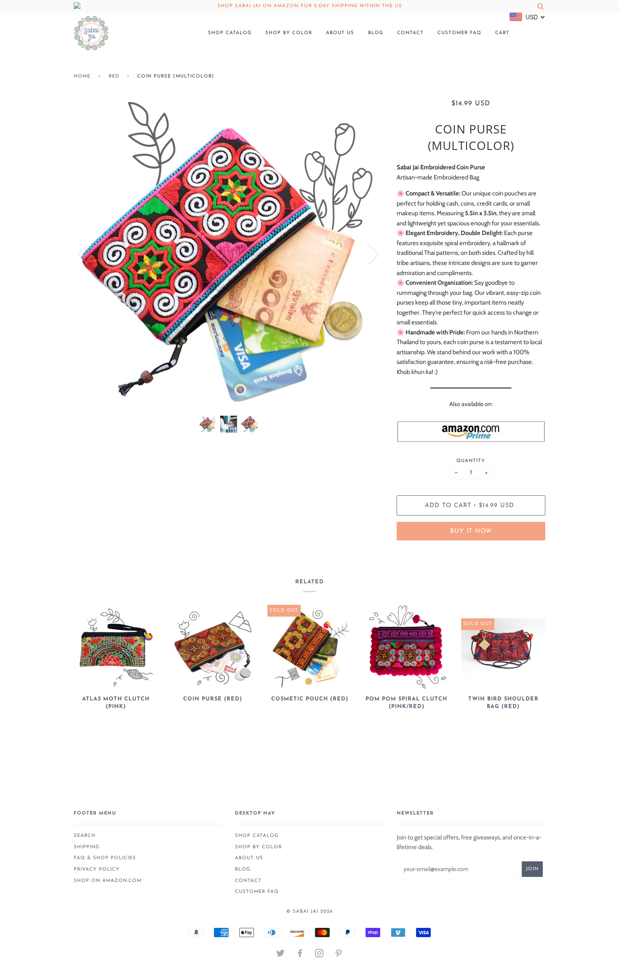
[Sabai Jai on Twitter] (280, 955)
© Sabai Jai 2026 (309, 911)
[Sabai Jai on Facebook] (300, 955)
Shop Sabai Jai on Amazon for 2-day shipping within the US (309, 6)
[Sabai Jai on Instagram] (319, 955)
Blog (375, 33)
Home (82, 76)
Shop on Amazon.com (107, 881)
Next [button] (368, 254)
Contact (410, 33)
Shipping (86, 847)
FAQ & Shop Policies (105, 858)
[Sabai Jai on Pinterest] (338, 955)
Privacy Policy (97, 869)
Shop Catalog (229, 33)
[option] (229, 254)
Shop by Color (288, 33)
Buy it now (471, 531)
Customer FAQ (459, 33)
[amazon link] (471, 431)
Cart (502, 33)
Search (85, 836)
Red (114, 76)
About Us (340, 33)
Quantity (470, 461)
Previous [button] (88, 254)
